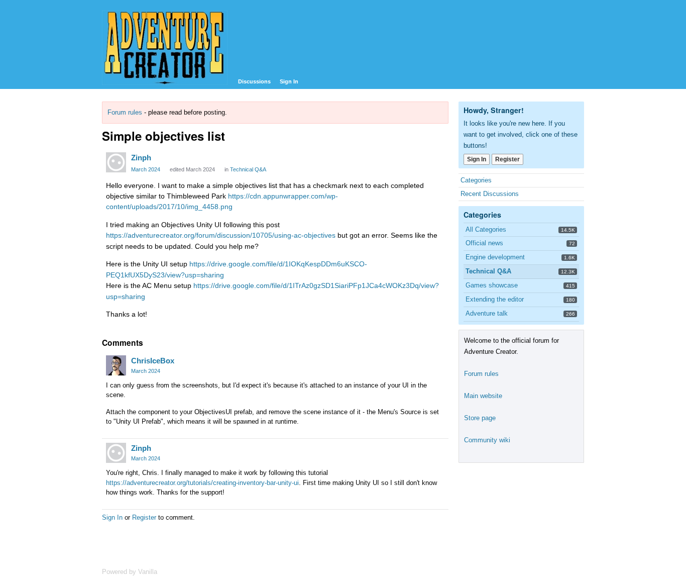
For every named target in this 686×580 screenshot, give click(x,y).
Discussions (254, 81)
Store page (480, 418)
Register (144, 517)
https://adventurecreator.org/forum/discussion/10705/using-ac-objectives (220, 235)
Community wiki (487, 440)
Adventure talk (487, 313)
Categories (476, 180)
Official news (484, 243)
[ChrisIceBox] (116, 365)
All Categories (486, 229)
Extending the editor (495, 299)
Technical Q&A (248, 169)
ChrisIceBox (152, 360)
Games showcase (492, 285)
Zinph (141, 157)
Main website (483, 396)
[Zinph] (116, 162)
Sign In (289, 81)
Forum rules (124, 112)
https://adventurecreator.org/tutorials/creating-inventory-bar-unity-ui (202, 483)
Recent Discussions (490, 194)
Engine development (495, 257)
